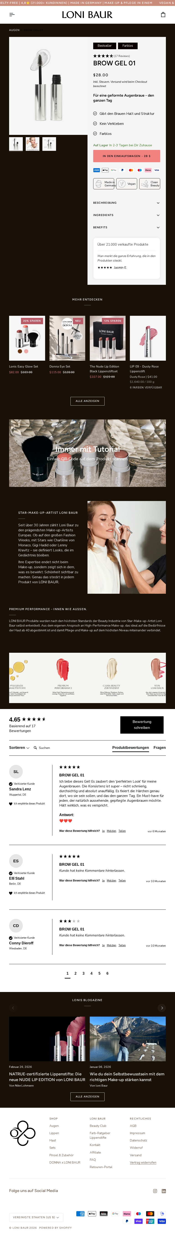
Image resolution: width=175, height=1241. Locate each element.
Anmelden (44, 653)
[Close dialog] (167, 568)
